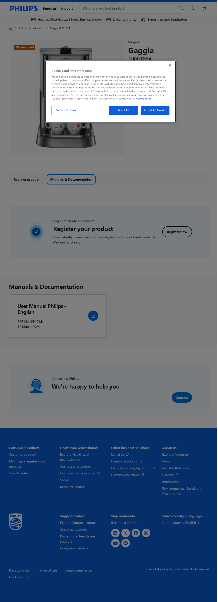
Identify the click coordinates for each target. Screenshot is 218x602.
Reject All (123, 110)
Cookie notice (143, 98)
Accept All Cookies (155, 110)
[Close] (170, 65)
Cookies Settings (66, 110)
